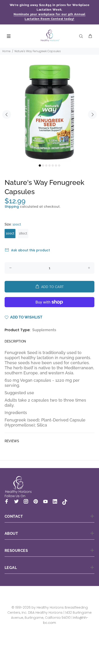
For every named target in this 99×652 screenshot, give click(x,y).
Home (6, 51)
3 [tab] (46, 165)
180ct (23, 233)
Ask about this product (30, 250)
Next (92, 114)
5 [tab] (53, 165)
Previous (6, 114)
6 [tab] (56, 165)
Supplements (44, 330)
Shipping (12, 206)
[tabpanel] (49, 112)
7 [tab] (59, 165)
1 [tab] (40, 165)
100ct (10, 233)
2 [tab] (43, 165)
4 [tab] (49, 165)
